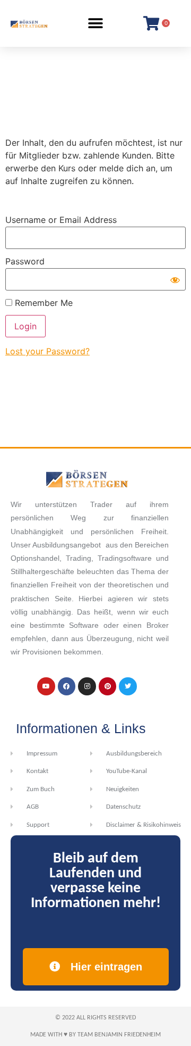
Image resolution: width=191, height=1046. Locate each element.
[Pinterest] (108, 686)
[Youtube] (46, 686)
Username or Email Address (61, 219)
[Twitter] (128, 686)
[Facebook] (67, 686)
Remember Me (42, 302)
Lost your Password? (47, 351)
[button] (96, 23)
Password (25, 261)
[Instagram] (87, 686)
